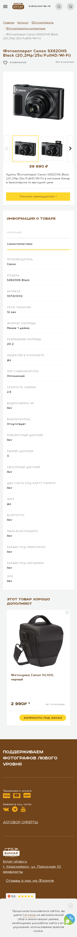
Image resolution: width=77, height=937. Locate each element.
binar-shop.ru (15, 861)
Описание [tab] (14, 232)
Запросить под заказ (42, 718)
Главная (8, 22)
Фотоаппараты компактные (25, 28)
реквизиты (13, 872)
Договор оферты (20, 822)
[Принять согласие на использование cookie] (70, 905)
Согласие (29, 915)
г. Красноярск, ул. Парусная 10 (32, 866)
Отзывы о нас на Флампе (30, 880)
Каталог (23, 22)
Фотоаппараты (43, 22)
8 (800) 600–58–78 (40, 6)
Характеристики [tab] (19, 244)
